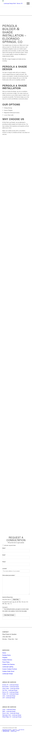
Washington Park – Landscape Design (11, 715)
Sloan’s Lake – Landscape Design (10, 713)
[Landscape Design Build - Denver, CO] (13, 3)
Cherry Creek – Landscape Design (10, 688)
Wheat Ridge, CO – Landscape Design (11, 717)
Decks (4, 653)
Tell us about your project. (8, 575)
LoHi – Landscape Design (8, 697)
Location (4, 568)
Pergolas (4, 657)
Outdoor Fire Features (8, 664)
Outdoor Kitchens (7, 660)
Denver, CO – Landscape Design (10, 692)
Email (4, 555)
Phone (4, 561)
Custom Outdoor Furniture (9, 669)
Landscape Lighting (7, 667)
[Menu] (27, 3)
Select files (16, 599)
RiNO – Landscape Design (8, 711)
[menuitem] (27, 3)
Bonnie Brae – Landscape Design (10, 686)
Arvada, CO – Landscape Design (10, 685)
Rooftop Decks (6, 655)
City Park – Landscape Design (9, 690)
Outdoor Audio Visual (8, 671)
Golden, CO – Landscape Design (10, 694)
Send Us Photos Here (7, 597)
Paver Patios (6, 662)
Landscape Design (7, 673)
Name (4, 548)
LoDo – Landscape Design (8, 696)
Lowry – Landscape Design (9, 709)
